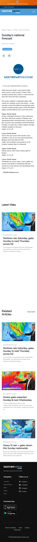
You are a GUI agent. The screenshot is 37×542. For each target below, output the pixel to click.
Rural (5, 494)
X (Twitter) (24, 485)
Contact (27, 528)
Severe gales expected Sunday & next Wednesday (17, 399)
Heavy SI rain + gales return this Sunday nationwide (17, 447)
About (20, 528)
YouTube (24, 491)
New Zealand (7, 49)
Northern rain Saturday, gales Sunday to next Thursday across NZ (18, 241)
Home (4, 30)
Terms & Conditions (10, 528)
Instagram (24, 488)
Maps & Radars (8, 484)
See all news (31, 311)
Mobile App (17, 530)
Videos (5, 491)
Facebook (24, 482)
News (9, 30)
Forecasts (6, 481)
